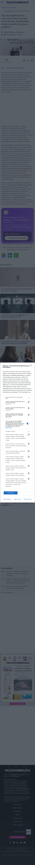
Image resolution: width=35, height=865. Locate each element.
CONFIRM (10, 493)
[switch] (28, 402)
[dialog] (17, 432)
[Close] (31, 366)
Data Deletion (7, 499)
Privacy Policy (28, 499)
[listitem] (17, 398)
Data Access (17, 499)
